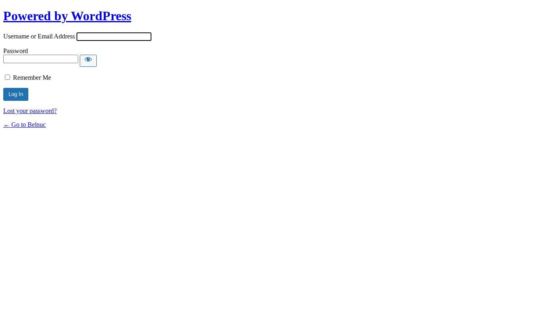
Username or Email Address (39, 36)
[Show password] (88, 61)
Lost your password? (30, 110)
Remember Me (32, 77)
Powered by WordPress (67, 16)
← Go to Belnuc (24, 124)
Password (15, 50)
